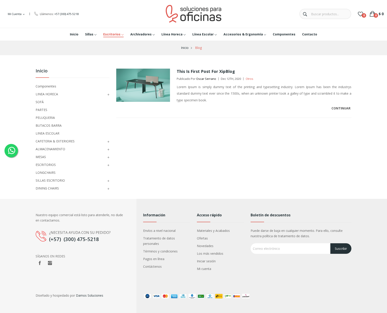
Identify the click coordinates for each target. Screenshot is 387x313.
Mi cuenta (204, 269)
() (360, 14)
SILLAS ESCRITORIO (50, 180)
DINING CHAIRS (47, 188)
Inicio (41, 71)
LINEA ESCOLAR (47, 133)
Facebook (40, 263)
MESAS (41, 157)
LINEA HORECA (47, 94)
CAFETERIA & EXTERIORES (55, 141)
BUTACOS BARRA (49, 125)
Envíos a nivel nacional (159, 230)
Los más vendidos (210, 253)
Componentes (46, 86)
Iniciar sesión (206, 261)
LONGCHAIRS (46, 172)
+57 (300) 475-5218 (66, 14)
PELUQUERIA (45, 117)
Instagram (50, 263)
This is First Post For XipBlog (206, 71)
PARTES (41, 110)
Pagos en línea (153, 259)
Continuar (341, 108)
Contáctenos (152, 266)
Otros (249, 79)
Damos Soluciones (89, 295)
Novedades (205, 246)
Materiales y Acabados (213, 230)
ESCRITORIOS (46, 165)
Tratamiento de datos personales (159, 241)
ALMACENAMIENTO (50, 149)
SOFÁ (40, 102)
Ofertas (202, 238)
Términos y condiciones (160, 251)
